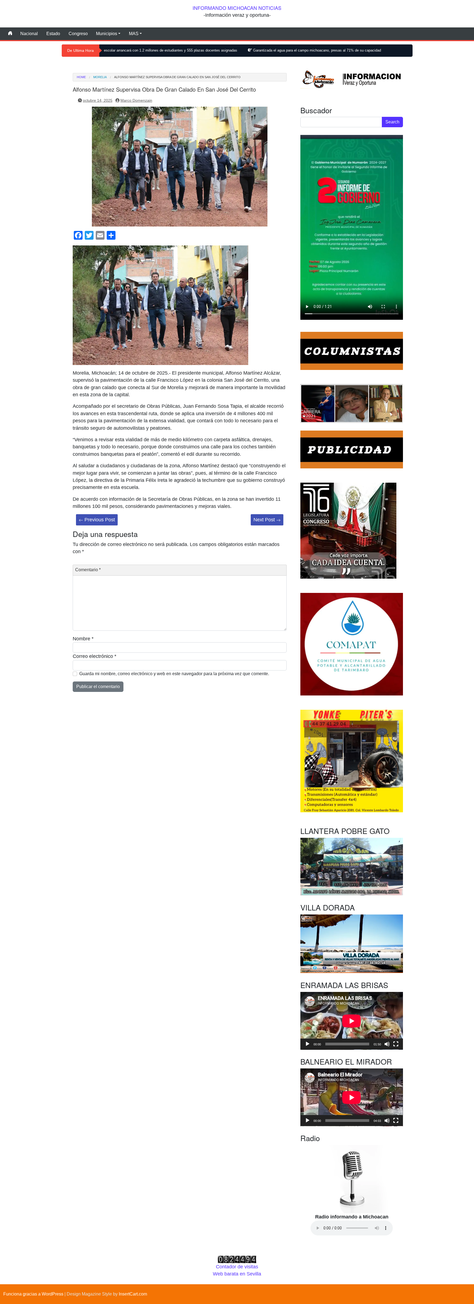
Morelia (100, 77)
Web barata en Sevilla (237, 1274)
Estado (53, 33)
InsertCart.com (133, 1294)
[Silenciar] (387, 1044)
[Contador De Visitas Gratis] (237, 1259)
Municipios (106, 33)
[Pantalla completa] (396, 1044)
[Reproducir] (307, 1044)
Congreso (78, 33)
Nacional (29, 33)
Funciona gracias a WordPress (33, 1294)
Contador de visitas (237, 1266)
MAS (134, 33)
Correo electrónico (94, 656)
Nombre (83, 638)
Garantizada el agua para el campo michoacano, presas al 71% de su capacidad (257, 50)
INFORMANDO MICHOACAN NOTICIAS (237, 7)
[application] (351, 1021)
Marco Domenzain (136, 100)
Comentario (88, 569)
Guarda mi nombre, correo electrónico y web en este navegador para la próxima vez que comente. (174, 673)
